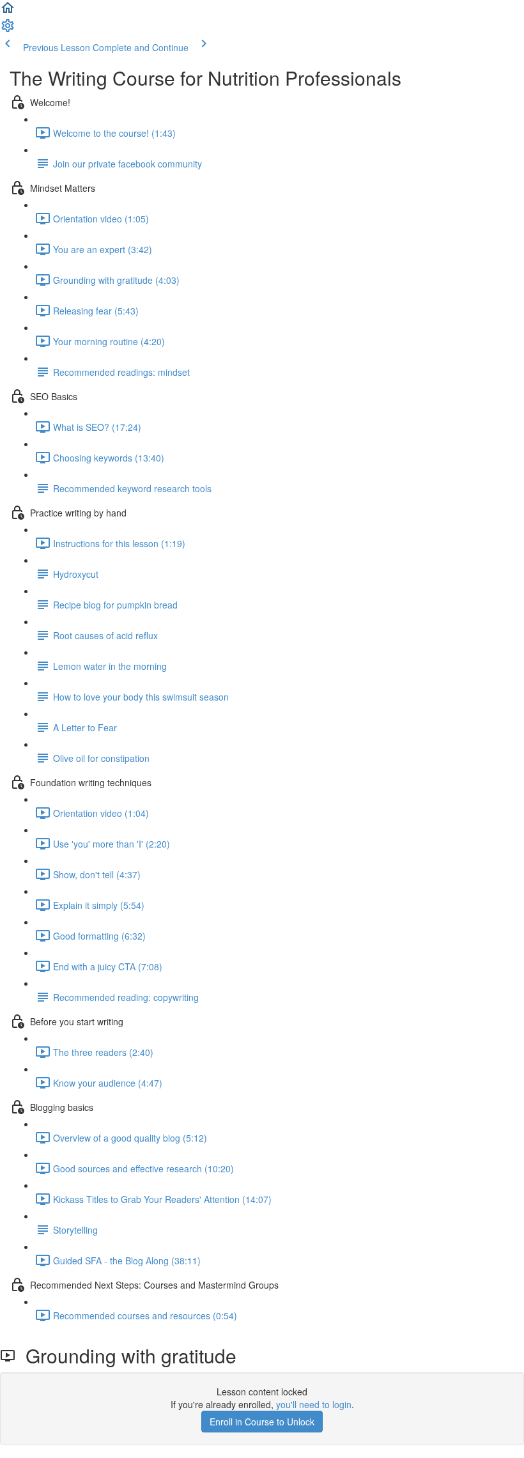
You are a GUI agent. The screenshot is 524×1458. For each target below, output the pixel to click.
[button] (7, 11)
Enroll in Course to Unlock (262, 1421)
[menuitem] (7, 29)
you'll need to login (313, 1404)
